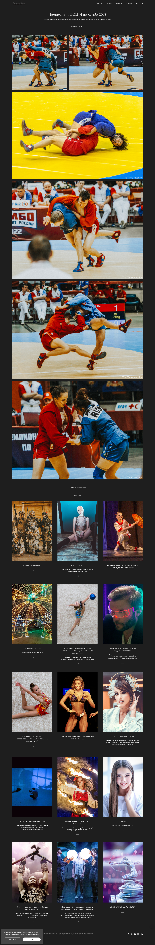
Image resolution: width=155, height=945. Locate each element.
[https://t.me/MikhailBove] (135, 934)
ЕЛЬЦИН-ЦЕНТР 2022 (32, 648)
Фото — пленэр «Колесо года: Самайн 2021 (77, 822)
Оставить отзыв (76, 27)
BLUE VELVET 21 (77, 565)
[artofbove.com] (19, 3)
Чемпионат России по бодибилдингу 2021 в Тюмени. (77, 737)
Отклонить (12, 939)
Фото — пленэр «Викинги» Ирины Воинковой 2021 (32, 908)
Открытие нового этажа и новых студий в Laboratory (122, 649)
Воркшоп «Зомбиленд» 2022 (32, 565)
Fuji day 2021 (122, 821)
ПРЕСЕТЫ (119, 3)
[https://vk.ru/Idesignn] (128, 934)
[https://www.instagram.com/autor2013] (138, 934)
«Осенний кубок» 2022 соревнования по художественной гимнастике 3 (32, 738)
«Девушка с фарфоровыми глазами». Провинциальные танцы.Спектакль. (77, 908)
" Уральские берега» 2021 (122, 736)
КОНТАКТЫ (139, 3)
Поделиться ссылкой (78, 487)
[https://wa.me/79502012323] (132, 934)
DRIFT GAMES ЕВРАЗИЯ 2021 (122, 907)
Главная (99, 3)
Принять (31, 939)
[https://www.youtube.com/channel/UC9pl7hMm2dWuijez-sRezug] (142, 934)
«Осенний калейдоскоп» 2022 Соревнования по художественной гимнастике (77, 650)
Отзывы (129, 3)
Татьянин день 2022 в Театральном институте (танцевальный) (122, 566)
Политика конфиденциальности (29, 934)
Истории (109, 3)
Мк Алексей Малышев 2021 (32, 821)
